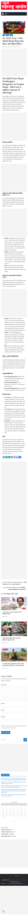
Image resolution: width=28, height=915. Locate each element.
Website (3, 716)
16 (25, 811)
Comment (4, 685)
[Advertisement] (14, 62)
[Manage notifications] (3, 911)
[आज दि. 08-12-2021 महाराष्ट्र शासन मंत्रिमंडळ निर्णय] (14, 598)
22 (21, 813)
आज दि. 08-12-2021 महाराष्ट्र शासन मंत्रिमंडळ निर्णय (11, 613)
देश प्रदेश (7, 35)
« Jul (13, 821)
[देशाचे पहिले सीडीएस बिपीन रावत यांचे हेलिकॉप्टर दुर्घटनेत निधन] (14, 622)
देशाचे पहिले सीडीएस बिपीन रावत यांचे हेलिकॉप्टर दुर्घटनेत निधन (11, 639)
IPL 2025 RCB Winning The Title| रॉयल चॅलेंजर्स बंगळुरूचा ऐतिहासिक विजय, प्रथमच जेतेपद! (14, 588)
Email (3, 710)
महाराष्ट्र (11, 35)
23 (25, 813)
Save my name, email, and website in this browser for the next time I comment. (13, 727)
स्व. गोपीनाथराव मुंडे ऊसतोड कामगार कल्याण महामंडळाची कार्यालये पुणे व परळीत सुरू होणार (13, 664)
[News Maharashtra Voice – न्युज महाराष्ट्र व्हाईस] (2, 14)
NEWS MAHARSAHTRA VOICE (15, 46)
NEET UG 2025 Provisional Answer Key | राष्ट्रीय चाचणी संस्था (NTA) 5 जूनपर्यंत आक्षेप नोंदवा (15, 583)
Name (3, 703)
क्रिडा (3, 35)
